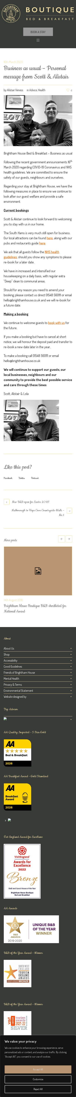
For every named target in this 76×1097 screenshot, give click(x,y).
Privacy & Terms (13, 684)
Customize (38, 1079)
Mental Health (11, 678)
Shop (7, 654)
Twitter (22, 478)
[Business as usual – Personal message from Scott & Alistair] (38, 120)
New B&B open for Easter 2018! (30, 502)
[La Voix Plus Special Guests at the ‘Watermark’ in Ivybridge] (38, 570)
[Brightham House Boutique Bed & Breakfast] (38, 13)
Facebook (8, 478)
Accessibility (10, 660)
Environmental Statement (18, 690)
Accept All (38, 1069)
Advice (33, 90)
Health (41, 90)
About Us (9, 648)
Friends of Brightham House (19, 672)
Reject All (38, 1089)
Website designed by (15, 696)
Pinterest (35, 478)
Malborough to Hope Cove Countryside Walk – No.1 (37, 512)
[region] (38, 1066)
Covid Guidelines (13, 666)
